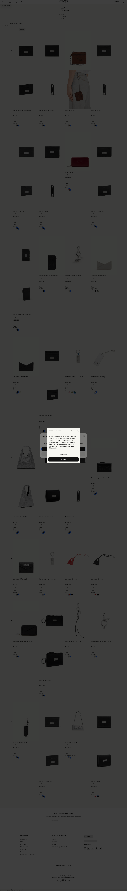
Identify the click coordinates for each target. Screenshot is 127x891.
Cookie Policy (68, 446)
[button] (72, 431)
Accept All (63, 459)
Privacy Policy (53, 448)
